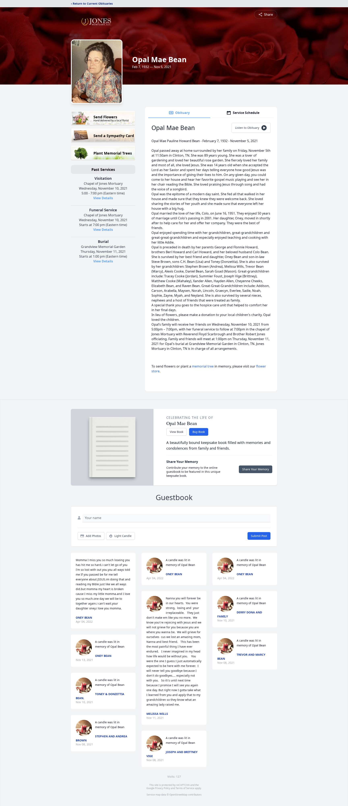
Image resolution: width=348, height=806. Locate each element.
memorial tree (203, 366)
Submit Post (259, 536)
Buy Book (199, 432)
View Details (103, 198)
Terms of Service (185, 788)
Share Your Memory (255, 469)
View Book (176, 432)
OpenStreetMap (178, 794)
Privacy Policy (162, 788)
